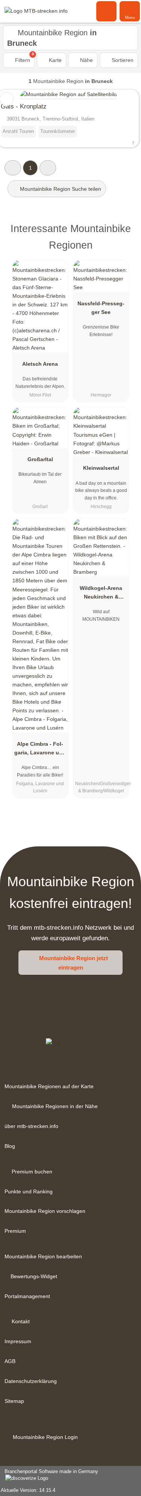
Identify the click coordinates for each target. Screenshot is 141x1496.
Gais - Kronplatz (24, 106)
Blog (10, 1146)
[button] (13, 167)
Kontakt (21, 1321)
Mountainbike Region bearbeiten (43, 1256)
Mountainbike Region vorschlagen (45, 1211)
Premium (15, 1231)
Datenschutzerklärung (31, 1381)
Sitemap (14, 1401)
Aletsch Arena (40, 364)
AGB (10, 1361)
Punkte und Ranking (29, 1191)
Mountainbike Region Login (44, 1437)
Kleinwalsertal (101, 468)
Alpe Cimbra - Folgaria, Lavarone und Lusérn (40, 750)
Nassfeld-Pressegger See (100, 307)
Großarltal (40, 459)
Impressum (18, 1341)
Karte (54, 60)
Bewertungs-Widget (34, 1276)
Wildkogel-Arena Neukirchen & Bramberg (101, 594)
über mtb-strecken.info (31, 1126)
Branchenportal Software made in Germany (49, 1475)
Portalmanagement (27, 1296)
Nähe (86, 60)
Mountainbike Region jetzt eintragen (73, 962)
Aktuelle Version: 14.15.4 (28, 1490)
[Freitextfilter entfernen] (107, 11)
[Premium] (125, 231)
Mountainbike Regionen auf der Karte (49, 1086)
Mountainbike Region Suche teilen (59, 189)
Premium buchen (32, 1172)
